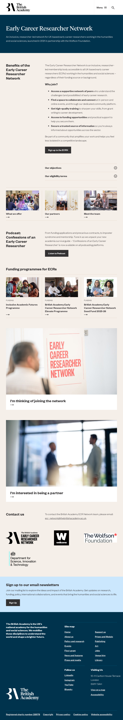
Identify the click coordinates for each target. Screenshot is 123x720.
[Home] (18, 7)
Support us (100, 631)
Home (67, 631)
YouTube (68, 684)
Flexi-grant (70, 650)
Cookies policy (80, 714)
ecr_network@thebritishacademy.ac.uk (65, 518)
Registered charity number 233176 (23, 714)
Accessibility (97, 694)
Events (67, 645)
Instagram (69, 679)
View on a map (98, 689)
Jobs (97, 650)
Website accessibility (101, 714)
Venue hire (100, 655)
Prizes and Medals (104, 636)
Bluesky (68, 689)
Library (98, 659)
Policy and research (74, 641)
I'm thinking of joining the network (38, 400)
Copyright (48, 714)
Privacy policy (63, 714)
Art (96, 645)
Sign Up (13, 602)
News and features (73, 655)
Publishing (100, 641)
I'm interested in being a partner (36, 492)
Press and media (72, 659)
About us (68, 636)
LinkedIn (68, 675)
